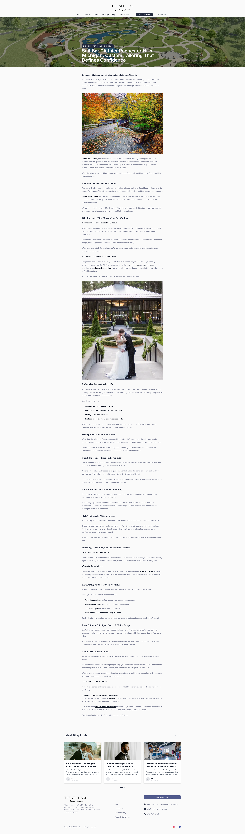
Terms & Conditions (122, 817)
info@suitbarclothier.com (157, 809)
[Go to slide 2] (124, 787)
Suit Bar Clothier (90, 159)
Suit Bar (112, 698)
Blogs (113, 14)
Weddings (105, 14)
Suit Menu (88, 14)
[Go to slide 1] (121, 787)
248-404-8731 (153, 814)
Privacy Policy (120, 813)
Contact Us (119, 809)
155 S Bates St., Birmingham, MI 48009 (162, 804)
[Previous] (175, 735)
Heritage (96, 14)
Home (78, 14)
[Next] (179, 735)
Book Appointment (144, 14)
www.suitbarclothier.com (105, 707)
